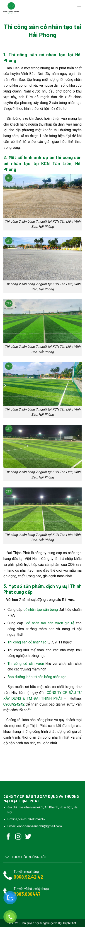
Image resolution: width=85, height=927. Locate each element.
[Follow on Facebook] (8, 837)
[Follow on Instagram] (18, 837)
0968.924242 (13, 704)
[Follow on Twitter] (28, 837)
